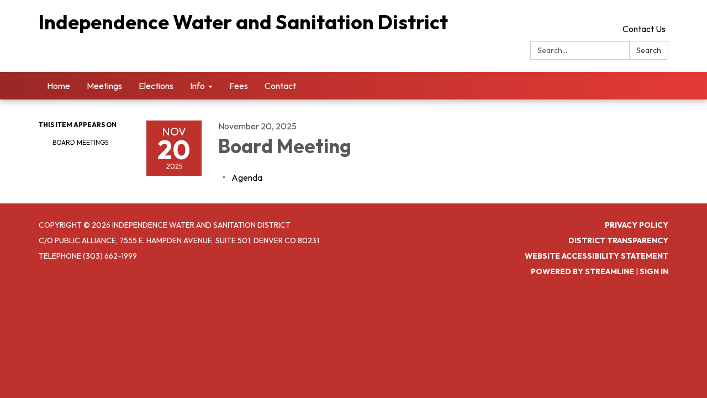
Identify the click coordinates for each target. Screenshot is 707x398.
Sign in (654, 271)
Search (648, 50)
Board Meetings (80, 142)
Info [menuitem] (197, 85)
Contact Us (644, 28)
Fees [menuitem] (238, 85)
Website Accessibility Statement (596, 256)
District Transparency (618, 240)
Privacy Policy (636, 225)
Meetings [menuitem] (104, 85)
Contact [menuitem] (280, 85)
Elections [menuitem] (156, 85)
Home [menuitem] (58, 85)
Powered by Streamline (582, 271)
